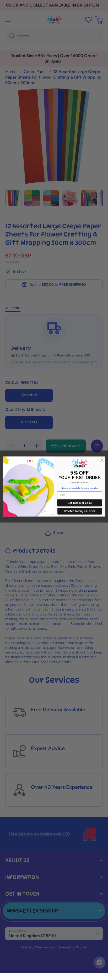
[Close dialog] (102, 460)
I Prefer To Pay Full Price (79, 511)
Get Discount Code (80, 502)
